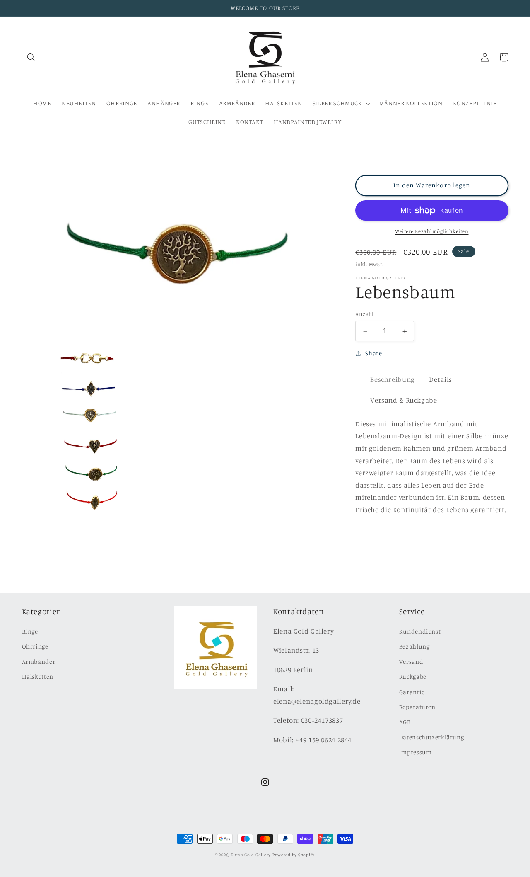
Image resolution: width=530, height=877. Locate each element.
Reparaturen (417, 706)
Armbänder (38, 661)
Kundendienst (420, 631)
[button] (31, 57)
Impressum (415, 752)
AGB (405, 721)
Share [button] (373, 353)
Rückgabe (412, 676)
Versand (411, 661)
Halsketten (37, 676)
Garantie (412, 691)
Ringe (30, 631)
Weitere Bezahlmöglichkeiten (431, 231)
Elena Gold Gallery (251, 854)
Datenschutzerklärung (431, 737)
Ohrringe (35, 646)
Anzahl (364, 314)
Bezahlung (414, 646)
